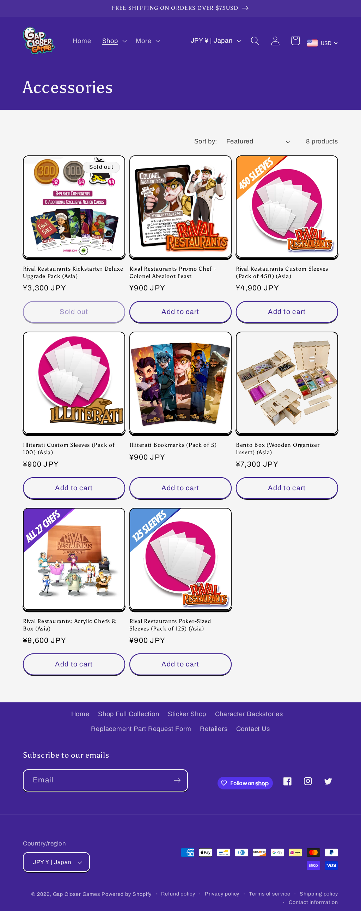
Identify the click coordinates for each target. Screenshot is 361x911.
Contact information (313, 902)
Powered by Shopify (127, 894)
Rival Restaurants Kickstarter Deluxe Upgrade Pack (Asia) (73, 272)
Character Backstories (249, 714)
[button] (113, 40)
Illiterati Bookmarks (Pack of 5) (173, 445)
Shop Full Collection (128, 714)
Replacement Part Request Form (141, 728)
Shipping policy (319, 894)
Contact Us (253, 728)
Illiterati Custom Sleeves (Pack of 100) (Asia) (69, 448)
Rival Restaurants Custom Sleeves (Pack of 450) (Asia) (282, 272)
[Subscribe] (177, 780)
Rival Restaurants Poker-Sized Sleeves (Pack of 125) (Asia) (170, 625)
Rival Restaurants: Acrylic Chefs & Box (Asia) (69, 625)
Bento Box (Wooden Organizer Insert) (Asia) (277, 448)
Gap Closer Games (76, 894)
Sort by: (205, 141)
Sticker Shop (187, 714)
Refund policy (178, 894)
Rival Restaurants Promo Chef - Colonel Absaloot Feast (172, 272)
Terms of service (269, 894)
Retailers (213, 728)
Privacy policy (222, 894)
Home (80, 714)
